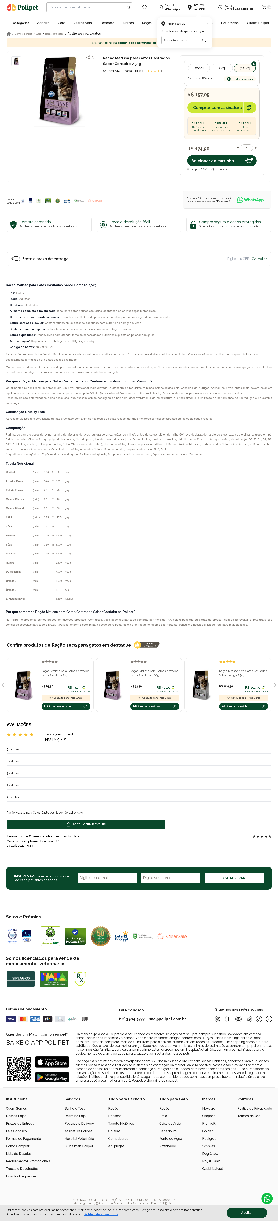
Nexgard (208, 1108)
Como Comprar (17, 1146)
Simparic (208, 1116)
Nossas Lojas (16, 1116)
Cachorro (42, 23)
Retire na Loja (75, 1116)
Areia (163, 1116)
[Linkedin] (269, 1019)
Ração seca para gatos (84, 33)
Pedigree (209, 1139)
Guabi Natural (212, 1169)
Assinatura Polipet (78, 1131)
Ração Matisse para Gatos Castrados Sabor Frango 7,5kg (243, 673)
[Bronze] (30, 200)
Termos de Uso (249, 1116)
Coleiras (114, 1131)
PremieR (209, 1123)
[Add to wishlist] (94, 57)
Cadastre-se (244, 8)
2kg (222, 68)
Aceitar (247, 1213)
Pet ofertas (230, 23)
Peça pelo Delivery (79, 1123)
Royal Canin (211, 1161)
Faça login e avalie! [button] (89, 824)
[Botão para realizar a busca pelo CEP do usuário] (204, 40)
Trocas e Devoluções (22, 1169)
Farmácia (107, 23)
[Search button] (128, 7)
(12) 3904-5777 (132, 1019)
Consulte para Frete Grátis (68, 697)
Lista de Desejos (19, 1154)
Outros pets (83, 23)
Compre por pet (23, 33)
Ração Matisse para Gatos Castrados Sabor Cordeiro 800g (154, 673)
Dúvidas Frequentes (21, 1176)
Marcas (128, 23)
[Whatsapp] (249, 1019)
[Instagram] (218, 1019)
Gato (61, 23)
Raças (147, 23)
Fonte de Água (170, 1139)
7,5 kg (245, 68)
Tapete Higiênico (121, 1123)
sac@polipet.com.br (167, 1019)
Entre (228, 8)
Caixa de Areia (170, 1123)
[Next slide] (275, 685)
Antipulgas (116, 1146)
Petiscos (114, 1116)
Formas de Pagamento (23, 1139)
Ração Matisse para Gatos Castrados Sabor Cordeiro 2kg (65, 673)
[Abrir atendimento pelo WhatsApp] (267, 1198)
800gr (199, 68)
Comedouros (118, 1139)
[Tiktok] (259, 1019)
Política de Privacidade (254, 1108)
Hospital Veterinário (79, 1139)
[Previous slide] (3, 685)
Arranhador (167, 1146)
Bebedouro (168, 1131)
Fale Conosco (16, 1131)
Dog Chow (210, 1154)
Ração (113, 1108)
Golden (207, 1131)
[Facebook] (228, 1019)
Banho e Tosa (75, 1108)
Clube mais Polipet (79, 1146)
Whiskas (208, 1146)
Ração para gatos (54, 33)
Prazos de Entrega (20, 1123)
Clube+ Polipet (258, 23)
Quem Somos (16, 1108)
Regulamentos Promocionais (28, 1161)
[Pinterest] (238, 1019)
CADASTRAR (234, 878)
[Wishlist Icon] (144, 7)
